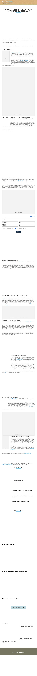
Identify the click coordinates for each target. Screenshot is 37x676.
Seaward (26, 60)
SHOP (12, 667)
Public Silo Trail (31, 406)
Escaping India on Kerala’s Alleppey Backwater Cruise (14, 571)
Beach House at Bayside (14, 398)
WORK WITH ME (28, 667)
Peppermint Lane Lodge (20, 261)
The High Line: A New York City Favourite (20, 501)
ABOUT (19, 667)
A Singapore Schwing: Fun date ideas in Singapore (22, 490)
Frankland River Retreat (19, 180)
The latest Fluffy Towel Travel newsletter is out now (23, 484)
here (9, 188)
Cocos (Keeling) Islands (16, 52)
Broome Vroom (5, 623)
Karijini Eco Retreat (29, 321)
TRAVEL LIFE (4, 667)
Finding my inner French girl (8, 544)
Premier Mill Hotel (20, 359)
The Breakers (21, 60)
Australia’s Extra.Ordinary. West (7, 464)
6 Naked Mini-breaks (27, 453)
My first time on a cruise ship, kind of (10, 598)
